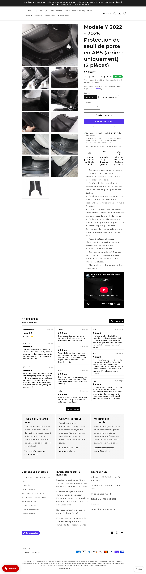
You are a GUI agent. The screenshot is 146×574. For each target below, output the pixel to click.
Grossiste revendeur (31, 509)
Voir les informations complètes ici (35, 452)
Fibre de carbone (109, 97)
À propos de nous (29, 501)
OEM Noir (90, 97)
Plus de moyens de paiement (104, 127)
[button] (28, 10)
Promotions (27, 485)
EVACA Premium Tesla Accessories (75, 569)
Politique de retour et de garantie (37, 477)
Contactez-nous (28, 505)
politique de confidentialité (34, 497)
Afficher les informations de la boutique (104, 146)
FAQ (23, 481)
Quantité (87, 102)
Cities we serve (28, 513)
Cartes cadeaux (28, 489)
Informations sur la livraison (34, 493)
